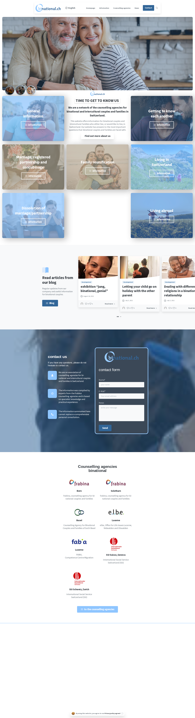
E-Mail (102, 391)
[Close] (122, 713)
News (101, 402)
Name (102, 379)
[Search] (157, 8)
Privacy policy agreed (112, 713)
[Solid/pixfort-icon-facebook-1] (38, 681)
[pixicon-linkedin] (43, 681)
